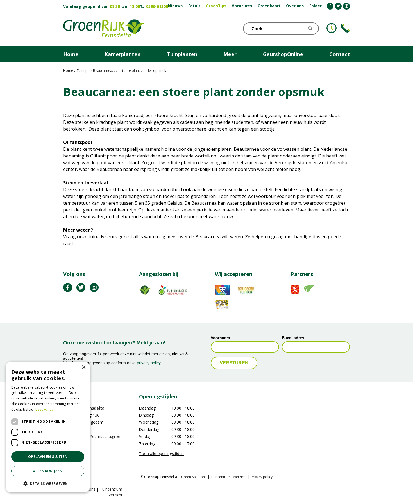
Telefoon (345, 28)
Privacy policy (262, 476)
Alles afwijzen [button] (48, 471)
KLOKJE (331, 28)
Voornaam (220, 337)
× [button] (83, 367)
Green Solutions (193, 476)
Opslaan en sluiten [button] (47, 456)
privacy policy (148, 362)
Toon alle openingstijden (161, 453)
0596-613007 (158, 6)
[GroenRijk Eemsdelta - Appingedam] (103, 29)
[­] (330, 6)
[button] (47, 483)
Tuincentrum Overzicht (229, 476)
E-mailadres (293, 337)
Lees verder (45, 409)
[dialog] (48, 427)
